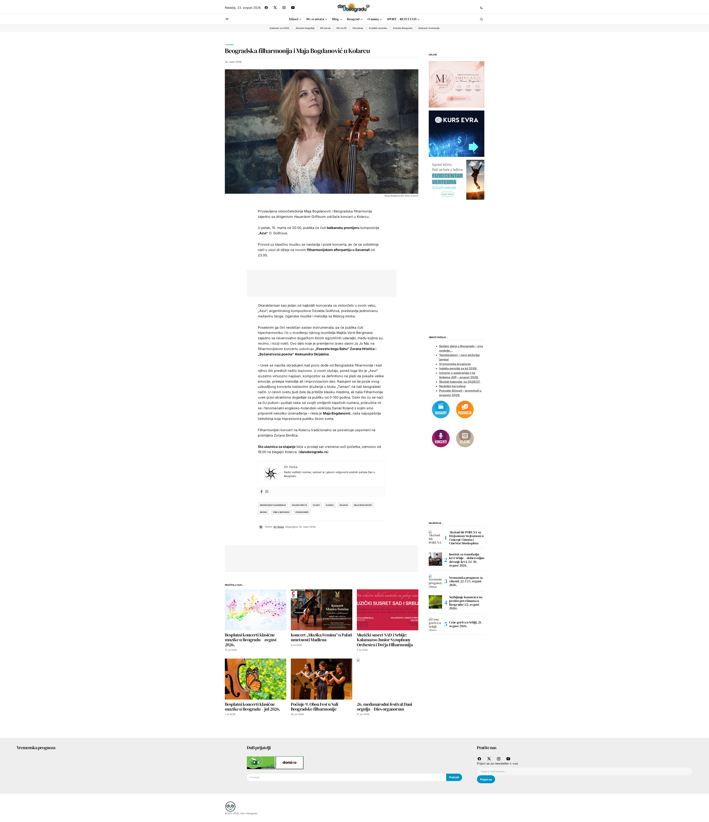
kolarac (344, 505)
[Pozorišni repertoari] (465, 409)
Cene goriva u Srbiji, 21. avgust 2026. (465, 624)
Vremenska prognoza (455, 364)
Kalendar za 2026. (280, 28)
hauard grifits (299, 505)
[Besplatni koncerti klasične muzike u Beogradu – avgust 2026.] (255, 609)
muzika (263, 512)
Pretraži (454, 777)
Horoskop (358, 28)
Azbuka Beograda (402, 28)
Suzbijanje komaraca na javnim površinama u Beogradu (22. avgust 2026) (465, 602)
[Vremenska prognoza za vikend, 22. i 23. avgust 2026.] (435, 581)
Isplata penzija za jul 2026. (458, 368)
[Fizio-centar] (456, 179)
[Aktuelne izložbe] (465, 438)
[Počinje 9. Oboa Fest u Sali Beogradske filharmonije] (321, 678)
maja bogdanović (363, 505)
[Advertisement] (318, 282)
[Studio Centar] (261, 762)
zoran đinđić (302, 512)
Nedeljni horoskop (452, 386)
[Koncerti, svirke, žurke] (441, 438)
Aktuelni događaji (305, 28)
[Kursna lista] (456, 84)
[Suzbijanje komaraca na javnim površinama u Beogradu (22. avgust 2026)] (435, 602)
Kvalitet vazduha (378, 28)
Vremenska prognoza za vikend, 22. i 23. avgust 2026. (466, 581)
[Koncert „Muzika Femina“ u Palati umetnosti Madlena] (321, 609)
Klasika (230, 45)
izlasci (316, 505)
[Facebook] (261, 491)
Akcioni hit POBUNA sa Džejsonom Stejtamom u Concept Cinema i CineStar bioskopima (466, 537)
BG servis (325, 28)
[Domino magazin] (289, 762)
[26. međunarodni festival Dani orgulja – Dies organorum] (387, 678)
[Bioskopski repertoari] (441, 409)
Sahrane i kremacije (428, 28)
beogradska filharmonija (273, 505)
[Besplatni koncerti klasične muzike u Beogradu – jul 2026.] (255, 678)
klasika (329, 505)
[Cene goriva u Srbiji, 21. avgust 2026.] (435, 624)
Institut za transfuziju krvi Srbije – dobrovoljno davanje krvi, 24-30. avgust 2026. (466, 559)
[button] (481, 7)
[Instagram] (266, 491)
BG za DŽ (342, 28)
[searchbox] (346, 777)
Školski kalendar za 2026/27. (459, 382)
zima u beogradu (281, 512)
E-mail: (514, 763)
